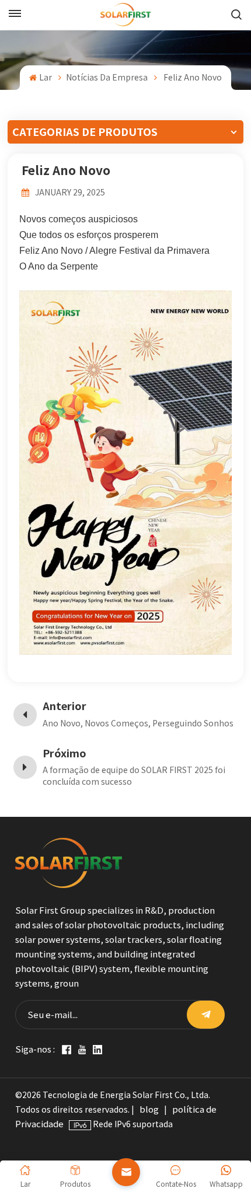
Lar (45, 77)
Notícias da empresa (107, 77)
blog (149, 1109)
